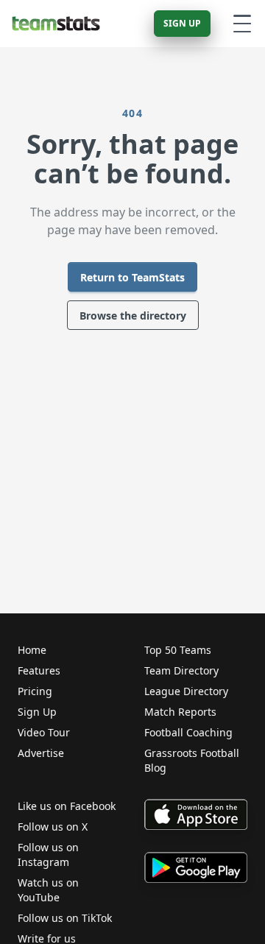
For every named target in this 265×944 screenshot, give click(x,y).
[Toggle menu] (242, 24)
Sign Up (182, 23)
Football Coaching (188, 732)
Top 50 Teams (177, 650)
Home (32, 650)
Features (39, 670)
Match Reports (180, 712)
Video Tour (44, 732)
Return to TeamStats (132, 277)
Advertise (41, 753)
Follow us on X (53, 827)
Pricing (35, 691)
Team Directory (181, 670)
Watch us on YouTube (48, 890)
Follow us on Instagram (48, 854)
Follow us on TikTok (65, 918)
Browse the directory (133, 316)
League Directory (186, 691)
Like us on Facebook (67, 806)
